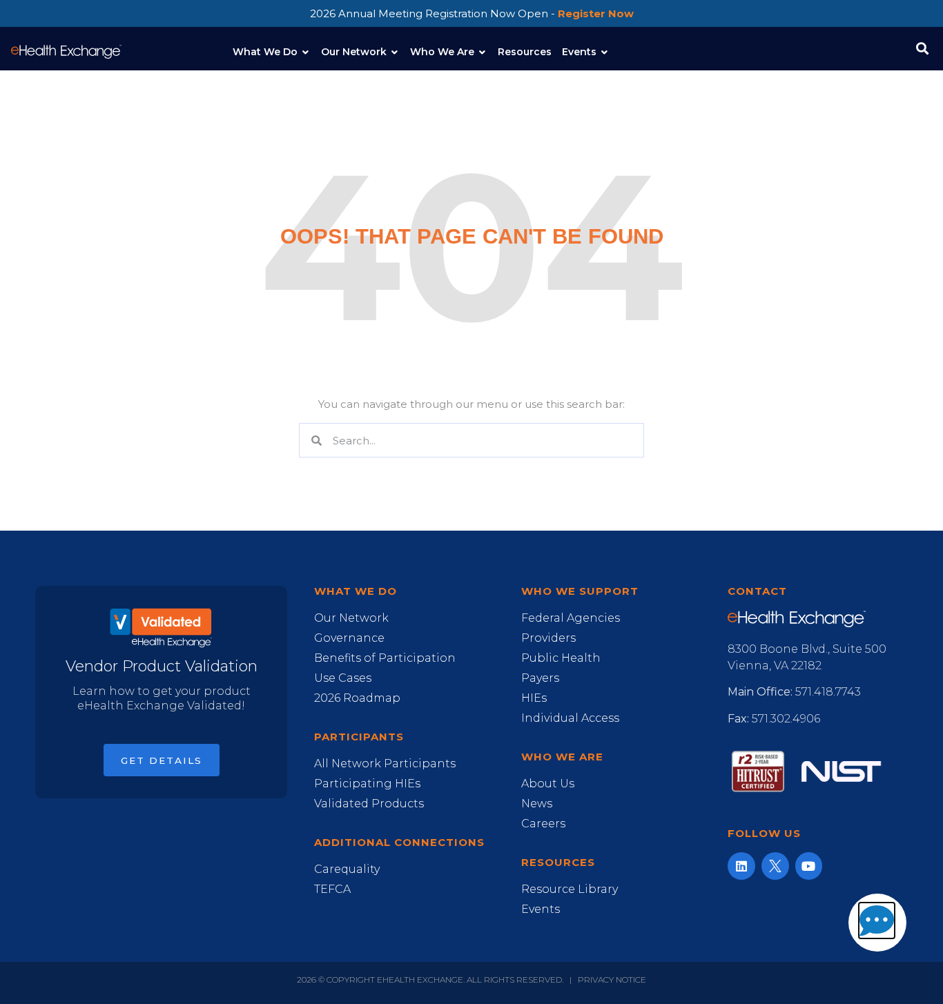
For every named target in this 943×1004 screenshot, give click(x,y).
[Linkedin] (741, 866)
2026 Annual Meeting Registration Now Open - (472, 13)
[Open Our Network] (395, 52)
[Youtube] (809, 866)
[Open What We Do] (306, 52)
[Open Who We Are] (482, 52)
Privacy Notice (612, 979)
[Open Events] (605, 52)
